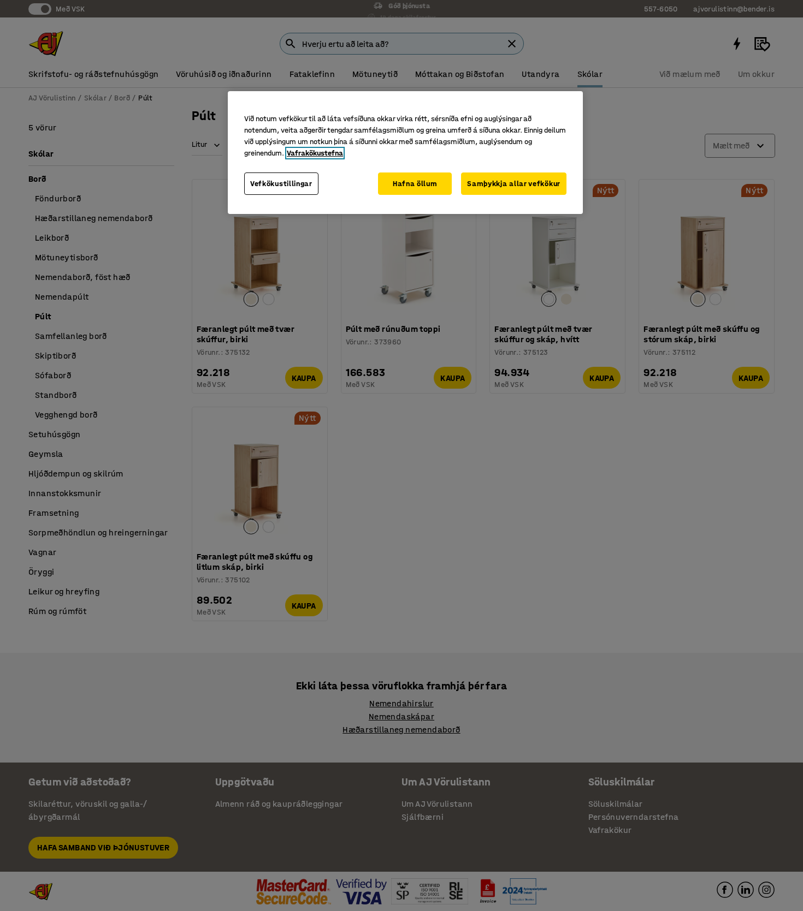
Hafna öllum (415, 183)
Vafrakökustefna (315, 153)
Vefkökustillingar (281, 183)
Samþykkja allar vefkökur (513, 183)
